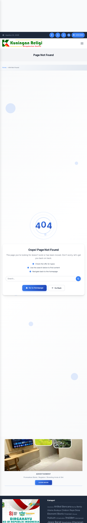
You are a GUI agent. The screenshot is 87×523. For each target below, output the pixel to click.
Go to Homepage (36, 288)
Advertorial (50, 507)
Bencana (66, 506)
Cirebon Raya (68, 510)
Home (4, 67)
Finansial (68, 514)
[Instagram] (63, 35)
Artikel (58, 506)
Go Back (58, 288)
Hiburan (74, 514)
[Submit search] (78, 278)
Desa (77, 510)
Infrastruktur (60, 518)
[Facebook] (51, 35)
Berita (74, 507)
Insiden (70, 517)
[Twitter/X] (57, 35)
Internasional (79, 518)
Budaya (57, 510)
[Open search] (68, 35)
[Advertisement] (43, 16)
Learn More (44, 482)
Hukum (51, 517)
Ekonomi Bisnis (55, 513)
